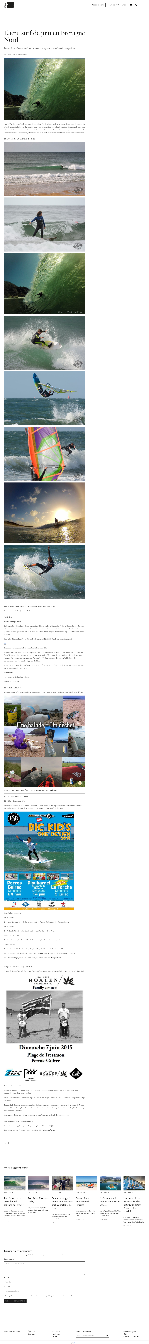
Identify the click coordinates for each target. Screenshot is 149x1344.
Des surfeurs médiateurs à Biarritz (82, 1201)
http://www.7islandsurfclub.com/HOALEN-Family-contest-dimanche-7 (45, 639)
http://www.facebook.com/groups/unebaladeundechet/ (37, 790)
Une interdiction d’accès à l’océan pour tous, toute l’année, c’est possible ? (132, 1205)
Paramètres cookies (131, 1336)
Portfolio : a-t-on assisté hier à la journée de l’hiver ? (14, 1201)
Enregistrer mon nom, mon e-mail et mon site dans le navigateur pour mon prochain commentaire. (40, 1296)
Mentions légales (130, 1331)
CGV (125, 1334)
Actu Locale (23, 16)
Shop (124, 5)
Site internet (8, 673)
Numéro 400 (114, 5)
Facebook (56, 1334)
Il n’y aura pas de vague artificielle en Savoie (110, 1201)
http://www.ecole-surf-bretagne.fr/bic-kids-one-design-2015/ (37, 958)
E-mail (6, 1287)
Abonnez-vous (98, 5)
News (14, 16)
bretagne (24, 1143)
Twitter (54, 1336)
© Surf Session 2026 (12, 1331)
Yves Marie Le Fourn (11, 611)
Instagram (56, 1331)
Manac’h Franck (27, 611)
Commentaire (9, 1259)
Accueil (7, 16)
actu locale (13, 1143)
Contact (31, 1334)
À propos (31, 1331)
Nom (6, 1278)
